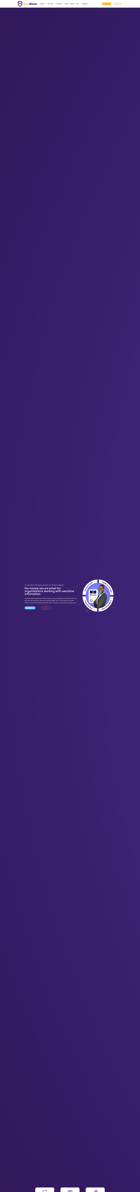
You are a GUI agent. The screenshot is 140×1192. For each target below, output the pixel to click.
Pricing (66, 4)
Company (72, 4)
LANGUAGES (85, 4)
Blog (77, 4)
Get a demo (105, 4)
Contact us (116, 4)
